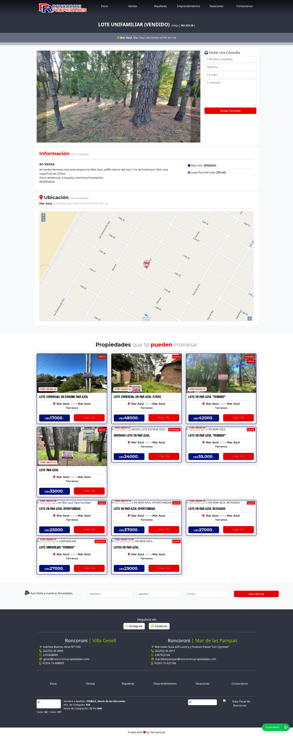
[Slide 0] (112, 138)
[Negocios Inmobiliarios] (63, 8)
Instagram (136, 626)
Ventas (132, 6)
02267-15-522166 (165, 663)
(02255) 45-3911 (164, 651)
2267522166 (162, 655)
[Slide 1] (118, 138)
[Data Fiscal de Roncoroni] (239, 703)
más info (89, 417)
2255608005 (50, 655)
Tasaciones (216, 6)
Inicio (104, 6)
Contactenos (244, 6)
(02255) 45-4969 (53, 651)
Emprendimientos (188, 6)
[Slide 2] (124, 138)
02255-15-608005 (53, 663)
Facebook (160, 626)
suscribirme (256, 594)
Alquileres (160, 6)
